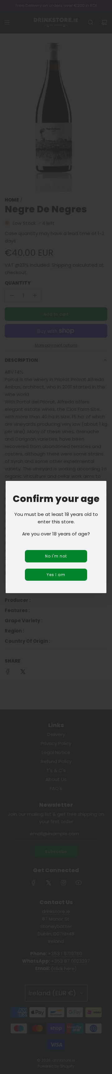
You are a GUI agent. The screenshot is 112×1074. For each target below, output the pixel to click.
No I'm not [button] (56, 556)
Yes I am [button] (56, 574)
